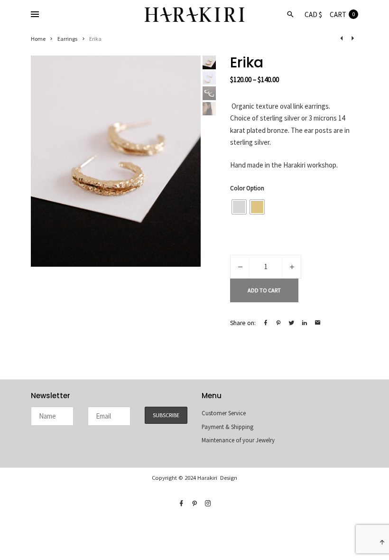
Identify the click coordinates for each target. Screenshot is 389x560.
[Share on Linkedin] (304, 323)
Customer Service (224, 413)
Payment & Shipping (227, 427)
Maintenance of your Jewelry (238, 440)
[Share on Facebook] (265, 323)
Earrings (67, 38)
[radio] (239, 207)
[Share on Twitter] (291, 323)
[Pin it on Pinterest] (278, 323)
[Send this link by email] (317, 323)
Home (38, 38)
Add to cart (264, 290)
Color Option (247, 188)
